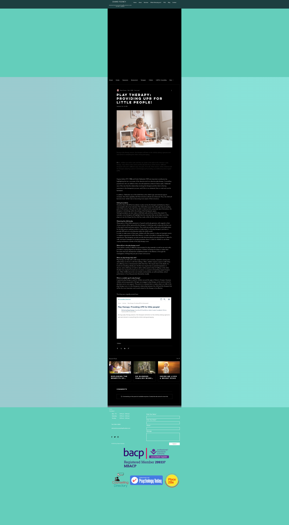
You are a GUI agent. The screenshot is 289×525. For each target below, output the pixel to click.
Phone (148, 425)
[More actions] (171, 90)
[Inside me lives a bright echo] (169, 367)
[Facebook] (112, 437)
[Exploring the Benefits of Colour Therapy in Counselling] (120, 367)
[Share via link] (128, 348)
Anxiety (117, 80)
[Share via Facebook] (117, 348)
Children (151, 80)
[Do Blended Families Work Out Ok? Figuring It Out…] (144, 367)
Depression (125, 80)
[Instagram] (118, 437)
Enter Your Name (151, 414)
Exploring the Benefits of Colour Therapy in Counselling (119, 377)
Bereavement (134, 80)
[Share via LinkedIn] (124, 348)
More (170, 80)
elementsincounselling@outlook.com (121, 428)
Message (149, 431)
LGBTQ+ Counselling (161, 80)
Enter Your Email (151, 420)
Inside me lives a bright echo (168, 377)
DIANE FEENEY (119, 2)
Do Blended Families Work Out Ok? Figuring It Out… (143, 377)
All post (111, 80)
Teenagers (143, 80)
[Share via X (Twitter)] (121, 348)
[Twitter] (115, 437)
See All (178, 358)
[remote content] (144, 318)
